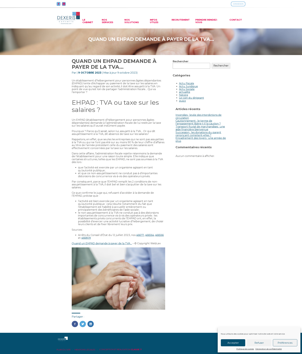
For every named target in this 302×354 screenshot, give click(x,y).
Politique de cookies (245, 349)
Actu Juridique (188, 86)
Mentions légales (85, 349)
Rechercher (180, 61)
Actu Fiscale (186, 83)
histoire (183, 95)
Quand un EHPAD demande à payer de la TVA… (102, 243)
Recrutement (181, 19)
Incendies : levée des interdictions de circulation (198, 116)
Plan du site (64, 349)
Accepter (233, 342)
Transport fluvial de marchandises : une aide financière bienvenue (200, 128)
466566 (159, 235)
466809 (86, 237)
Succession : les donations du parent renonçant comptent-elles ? (198, 134)
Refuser (259, 342)
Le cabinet (87, 21)
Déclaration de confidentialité (268, 349)
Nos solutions (131, 21)
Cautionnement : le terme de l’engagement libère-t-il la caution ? (198, 122)
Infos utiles (154, 21)
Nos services (107, 21)
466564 (149, 235)
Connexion (238, 4)
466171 (140, 235)
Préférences (285, 342)
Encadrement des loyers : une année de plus (201, 139)
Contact (235, 19)
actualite (184, 92)
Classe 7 (136, 349)
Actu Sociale (187, 89)
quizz (182, 100)
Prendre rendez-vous (206, 21)
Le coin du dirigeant (191, 97)
